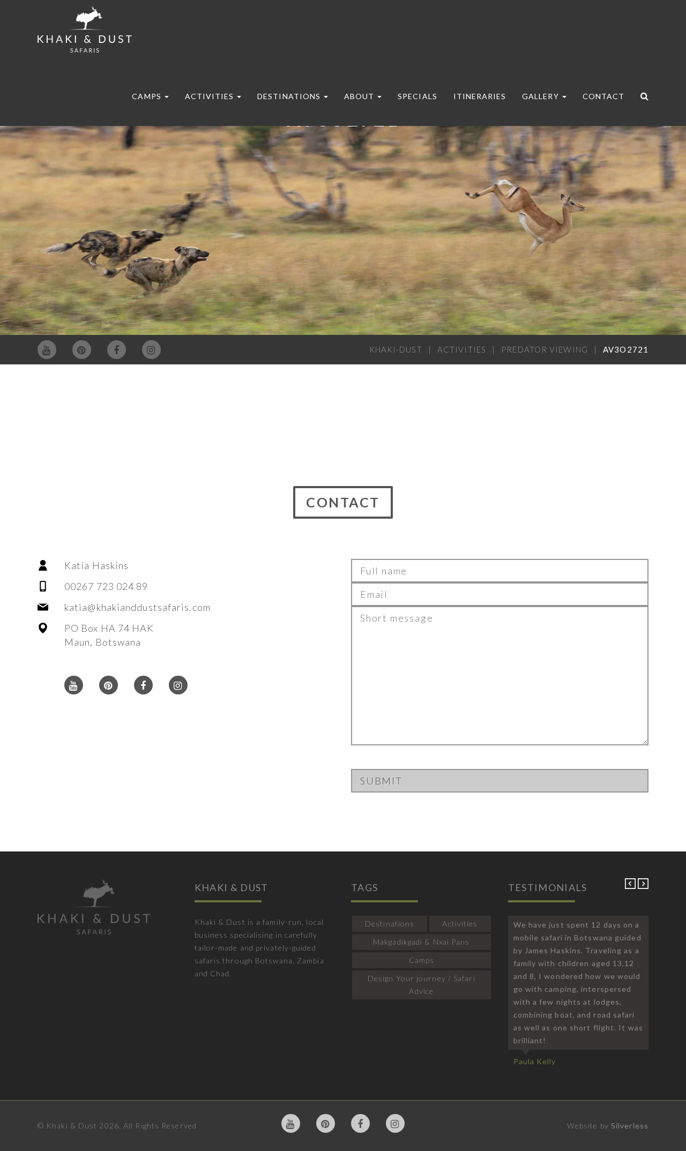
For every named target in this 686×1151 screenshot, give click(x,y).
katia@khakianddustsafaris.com (137, 607)
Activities (210, 96)
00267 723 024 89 (106, 586)
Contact (603, 96)
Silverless (629, 1125)
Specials (417, 96)
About (360, 96)
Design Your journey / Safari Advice (421, 985)
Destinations (290, 96)
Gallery (541, 96)
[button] (631, 886)
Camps (147, 96)
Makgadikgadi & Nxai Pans (421, 941)
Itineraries (479, 96)
